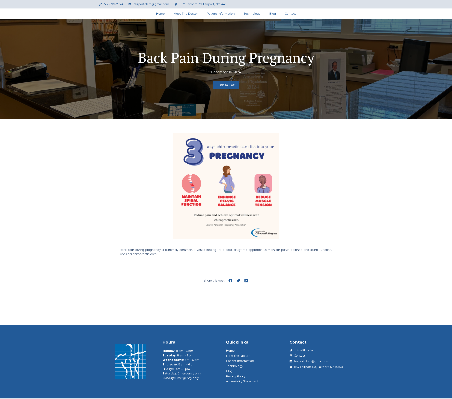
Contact (290, 13)
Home (160, 13)
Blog (272, 13)
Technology (251, 13)
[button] (230, 281)
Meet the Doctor (186, 13)
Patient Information (221, 13)
